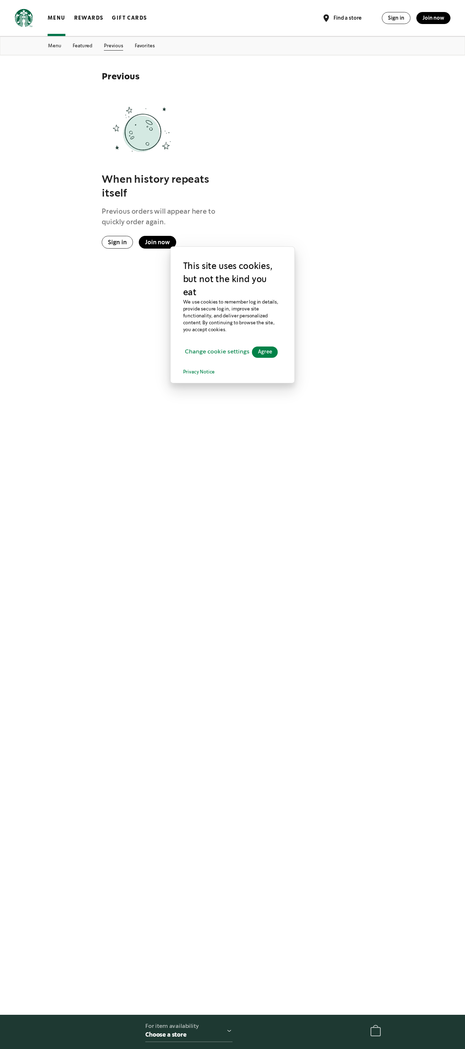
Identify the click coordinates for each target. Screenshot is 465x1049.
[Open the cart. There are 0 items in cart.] (375, 1032)
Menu (56, 18)
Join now (433, 18)
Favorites (145, 46)
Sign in (396, 18)
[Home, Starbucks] (24, 19)
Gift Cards (129, 18)
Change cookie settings (217, 352)
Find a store (347, 17)
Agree (265, 351)
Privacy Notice (199, 371)
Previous (113, 46)
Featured (82, 46)
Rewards (89, 18)
